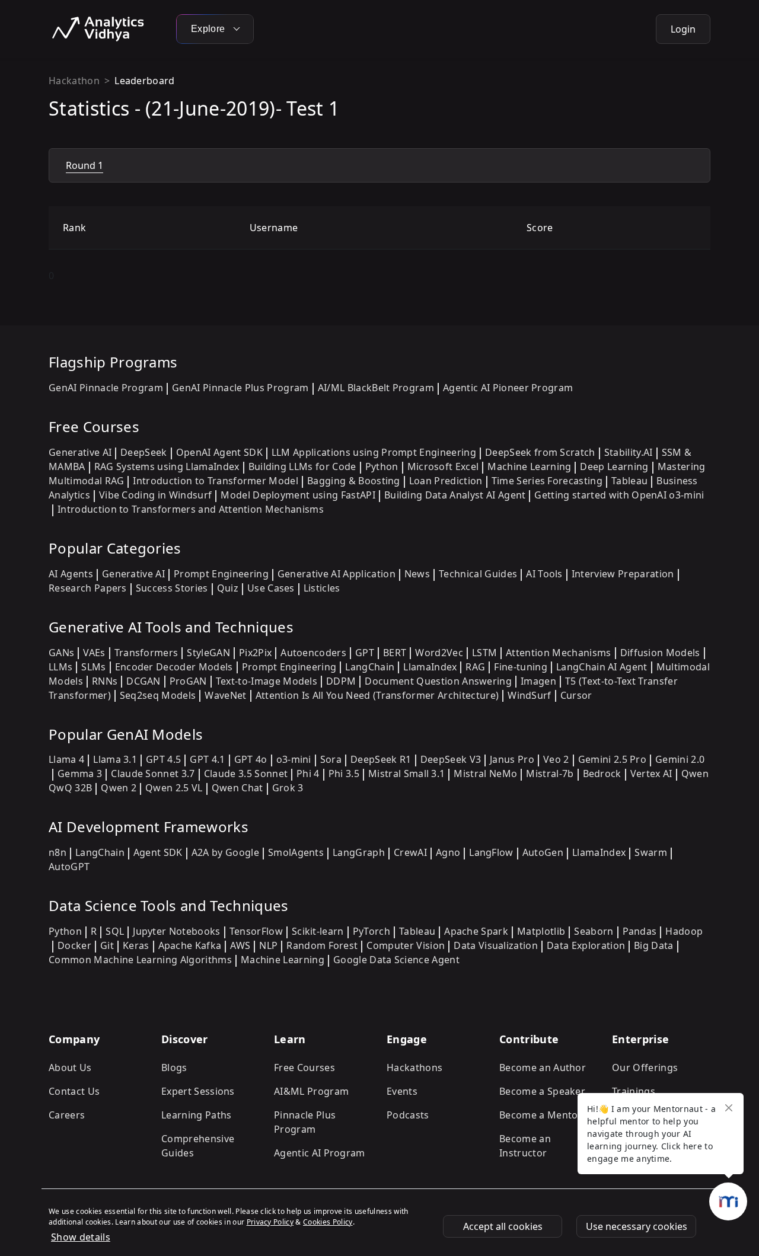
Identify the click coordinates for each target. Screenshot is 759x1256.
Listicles (322, 588)
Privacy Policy (270, 1222)
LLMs (60, 666)
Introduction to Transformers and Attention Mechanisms (191, 509)
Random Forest (322, 945)
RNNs (104, 681)
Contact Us (74, 1091)
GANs (61, 652)
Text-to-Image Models (266, 681)
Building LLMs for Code (302, 466)
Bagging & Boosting (353, 480)
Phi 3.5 (344, 773)
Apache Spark (476, 931)
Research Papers (88, 588)
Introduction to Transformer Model (215, 480)
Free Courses (304, 1067)
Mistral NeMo (485, 773)
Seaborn (593, 931)
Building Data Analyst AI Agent (455, 494)
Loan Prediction (446, 480)
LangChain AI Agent (602, 666)
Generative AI (80, 452)
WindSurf (529, 695)
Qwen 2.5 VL (174, 787)
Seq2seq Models (158, 695)
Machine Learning (529, 466)
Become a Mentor (540, 1114)
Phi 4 (308, 773)
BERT (394, 652)
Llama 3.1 (115, 759)
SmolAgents (296, 852)
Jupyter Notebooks (176, 931)
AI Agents (71, 573)
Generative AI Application (337, 573)
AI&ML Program (311, 1091)
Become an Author (542, 1067)
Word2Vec (439, 652)
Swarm (650, 852)
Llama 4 (66, 759)
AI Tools (544, 573)
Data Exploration (586, 945)
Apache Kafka (190, 945)
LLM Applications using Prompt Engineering (374, 452)
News (417, 573)
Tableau (629, 480)
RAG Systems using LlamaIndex (167, 466)
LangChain (369, 666)
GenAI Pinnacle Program (106, 387)
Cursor (576, 695)
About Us (70, 1067)
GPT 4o (250, 759)
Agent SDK (158, 852)
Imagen (538, 681)
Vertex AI (651, 773)
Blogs (174, 1067)
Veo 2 (556, 759)
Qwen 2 (118, 787)
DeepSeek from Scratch (540, 452)
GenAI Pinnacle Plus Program (240, 387)
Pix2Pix (255, 652)
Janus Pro (512, 759)
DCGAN (143, 681)
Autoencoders (313, 652)
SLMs (93, 666)
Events (402, 1091)
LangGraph (359, 852)
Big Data (654, 945)
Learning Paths (196, 1114)
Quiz (227, 588)
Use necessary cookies (636, 1226)
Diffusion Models (660, 652)
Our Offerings (645, 1067)
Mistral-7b (549, 773)
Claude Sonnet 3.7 (152, 773)
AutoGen (542, 852)
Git (107, 945)
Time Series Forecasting (547, 480)
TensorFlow (256, 931)
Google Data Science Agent (396, 959)
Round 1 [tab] (84, 165)
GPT (364, 652)
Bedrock (602, 773)
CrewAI (410, 852)
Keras (136, 945)
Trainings (633, 1091)
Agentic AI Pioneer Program (508, 387)
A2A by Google (225, 852)
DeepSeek (143, 452)
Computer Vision (405, 945)
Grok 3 (288, 787)
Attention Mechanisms (558, 652)
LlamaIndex (430, 666)
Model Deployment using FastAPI (298, 494)
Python (381, 466)
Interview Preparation (623, 573)
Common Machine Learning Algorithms (140, 959)
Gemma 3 (80, 773)
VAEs (94, 652)
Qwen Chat (237, 787)
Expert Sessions (198, 1091)
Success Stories (172, 588)
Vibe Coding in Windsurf (155, 494)
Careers (67, 1114)
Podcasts (408, 1114)
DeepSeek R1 (381, 759)
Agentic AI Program (319, 1152)
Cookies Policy (327, 1222)
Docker (74, 945)
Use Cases (271, 588)
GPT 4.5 (163, 759)
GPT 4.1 (207, 759)
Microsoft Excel (443, 466)
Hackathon (74, 80)
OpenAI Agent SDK (219, 452)
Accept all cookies (503, 1226)
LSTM (484, 652)
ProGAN (188, 681)
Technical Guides (478, 573)
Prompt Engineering (221, 573)
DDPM (341, 681)
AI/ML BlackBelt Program (376, 387)
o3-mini (293, 759)
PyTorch (371, 931)
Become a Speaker (542, 1091)
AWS (240, 945)
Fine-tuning (520, 666)
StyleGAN (208, 652)
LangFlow (491, 852)
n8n (57, 852)
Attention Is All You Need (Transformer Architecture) (377, 695)
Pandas (640, 931)
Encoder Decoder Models (174, 666)
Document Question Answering (438, 681)
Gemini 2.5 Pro (612, 759)
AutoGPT (69, 866)
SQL (115, 931)
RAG (475, 666)
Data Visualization (496, 945)
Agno (448, 852)
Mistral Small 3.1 (406, 773)
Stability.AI (628, 452)
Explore (209, 29)
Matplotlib (541, 931)
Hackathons (414, 1067)
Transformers (146, 652)
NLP (268, 945)
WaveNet (225, 695)
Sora (331, 759)
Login (683, 29)
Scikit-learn (318, 931)
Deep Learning (614, 466)
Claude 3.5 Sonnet (246, 773)
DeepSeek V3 (450, 759)
